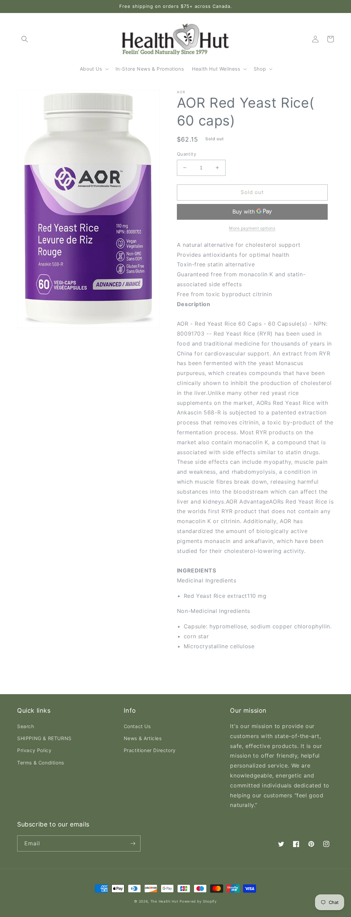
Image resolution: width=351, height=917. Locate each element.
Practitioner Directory (150, 750)
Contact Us (137, 726)
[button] (24, 39)
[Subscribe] (132, 843)
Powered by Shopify (198, 901)
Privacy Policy (34, 750)
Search (25, 726)
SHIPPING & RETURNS (44, 738)
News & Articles (143, 738)
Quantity (186, 154)
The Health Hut (164, 901)
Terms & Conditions (40, 762)
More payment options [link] (252, 228)
